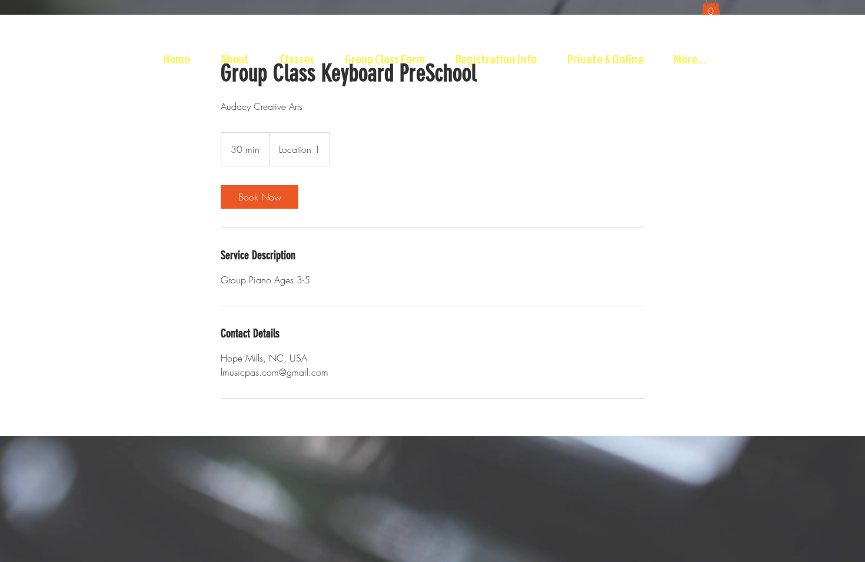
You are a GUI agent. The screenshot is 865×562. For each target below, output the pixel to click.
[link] (259, 197)
